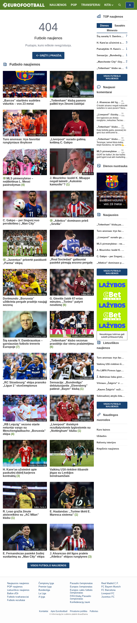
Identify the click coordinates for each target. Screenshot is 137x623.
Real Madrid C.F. (110, 583)
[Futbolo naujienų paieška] (119, 5)
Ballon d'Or (12, 593)
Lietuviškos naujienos (18, 590)
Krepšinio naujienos (108, 448)
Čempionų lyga (46, 583)
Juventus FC (108, 596)
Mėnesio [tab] (112, 30)
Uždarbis (101, 436)
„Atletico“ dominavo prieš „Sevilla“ (116, 262)
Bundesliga (44, 590)
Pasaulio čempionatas (81, 583)
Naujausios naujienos (18, 583)
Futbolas (94, 611)
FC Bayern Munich (111, 586)
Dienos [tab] (104, 25)
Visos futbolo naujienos (48, 565)
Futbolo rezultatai (16, 600)
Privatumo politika (78, 611)
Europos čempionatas (81, 586)
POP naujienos (15, 586)
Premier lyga (45, 586)
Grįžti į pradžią (50, 55)
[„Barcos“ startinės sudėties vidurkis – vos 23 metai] (112, 190)
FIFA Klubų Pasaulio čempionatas (80, 597)
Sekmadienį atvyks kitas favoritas (115, 396)
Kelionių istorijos (106, 442)
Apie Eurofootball (59, 611)
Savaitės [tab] (120, 25)
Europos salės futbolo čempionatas (81, 591)
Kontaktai (43, 611)
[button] (109, 5)
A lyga (42, 596)
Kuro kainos (103, 429)
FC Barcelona (108, 590)
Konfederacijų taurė (80, 602)
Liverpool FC (107, 593)
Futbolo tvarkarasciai (18, 596)
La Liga (42, 593)
